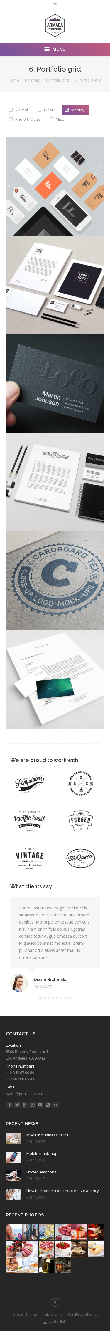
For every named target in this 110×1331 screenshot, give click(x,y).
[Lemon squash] (47, 1232)
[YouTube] (40, 1105)
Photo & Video (27, 119)
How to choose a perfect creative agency (62, 1190)
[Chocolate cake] (96, 1232)
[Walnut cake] (79, 1249)
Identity (77, 109)
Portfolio (32, 80)
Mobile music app (41, 1153)
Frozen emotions (41, 1172)
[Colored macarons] (30, 1249)
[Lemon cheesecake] (96, 1249)
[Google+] (25, 1105)
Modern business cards (47, 1135)
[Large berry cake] (63, 1249)
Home (14, 80)
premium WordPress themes (74, 1314)
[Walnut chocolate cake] (14, 1265)
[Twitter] (17, 1105)
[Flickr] (55, 1105)
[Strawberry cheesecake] (47, 1249)
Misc (60, 119)
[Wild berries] (14, 1249)
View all (22, 109)
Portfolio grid (57, 80)
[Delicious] (48, 1105)
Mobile (50, 109)
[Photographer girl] (30, 1232)
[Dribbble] (32, 1105)
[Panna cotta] (79, 1232)
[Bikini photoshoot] (14, 1232)
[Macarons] (63, 1232)
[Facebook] (9, 1105)
